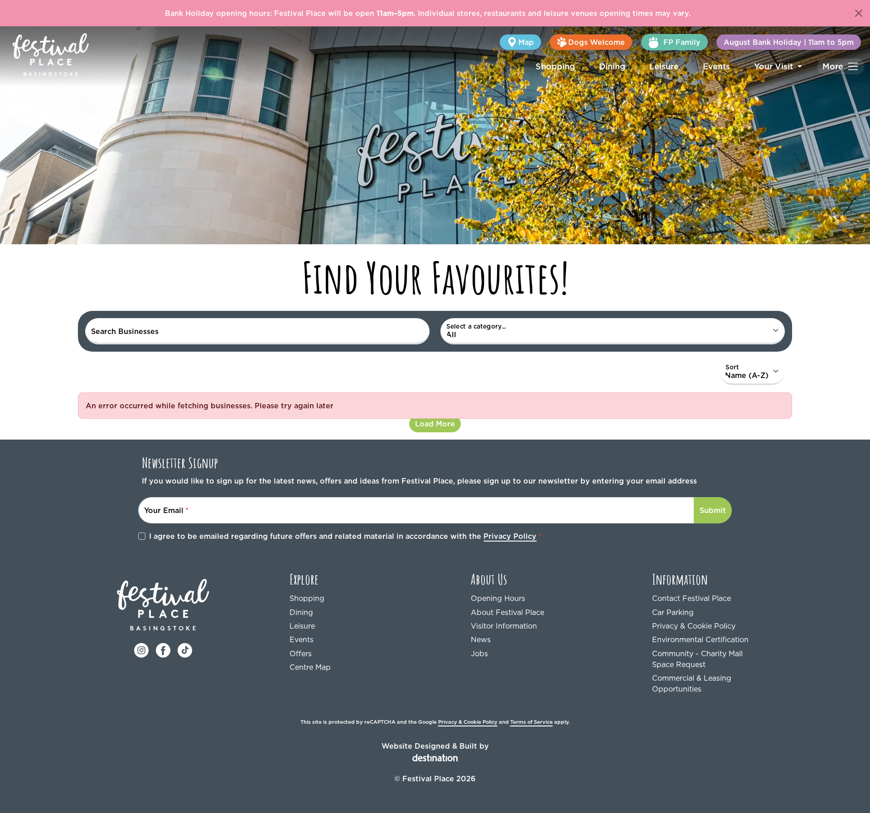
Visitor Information (504, 626)
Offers (301, 653)
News (481, 639)
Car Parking (673, 612)
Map (526, 42)
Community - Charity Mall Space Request (697, 658)
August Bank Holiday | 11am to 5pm (789, 42)
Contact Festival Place (691, 598)
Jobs (479, 653)
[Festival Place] (163, 604)
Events (716, 66)
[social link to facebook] (163, 649)
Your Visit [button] (774, 66)
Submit (713, 510)
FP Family (682, 42)
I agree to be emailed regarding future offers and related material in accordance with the (342, 536)
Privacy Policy (509, 536)
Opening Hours (498, 598)
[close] (859, 13)
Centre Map (310, 667)
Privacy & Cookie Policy (693, 626)
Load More (435, 424)
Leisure (664, 66)
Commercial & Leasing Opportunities (691, 683)
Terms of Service (531, 722)
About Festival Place (507, 612)
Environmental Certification (700, 639)
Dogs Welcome (596, 42)
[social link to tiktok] (185, 649)
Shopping (555, 66)
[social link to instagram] (141, 649)
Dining (612, 66)
